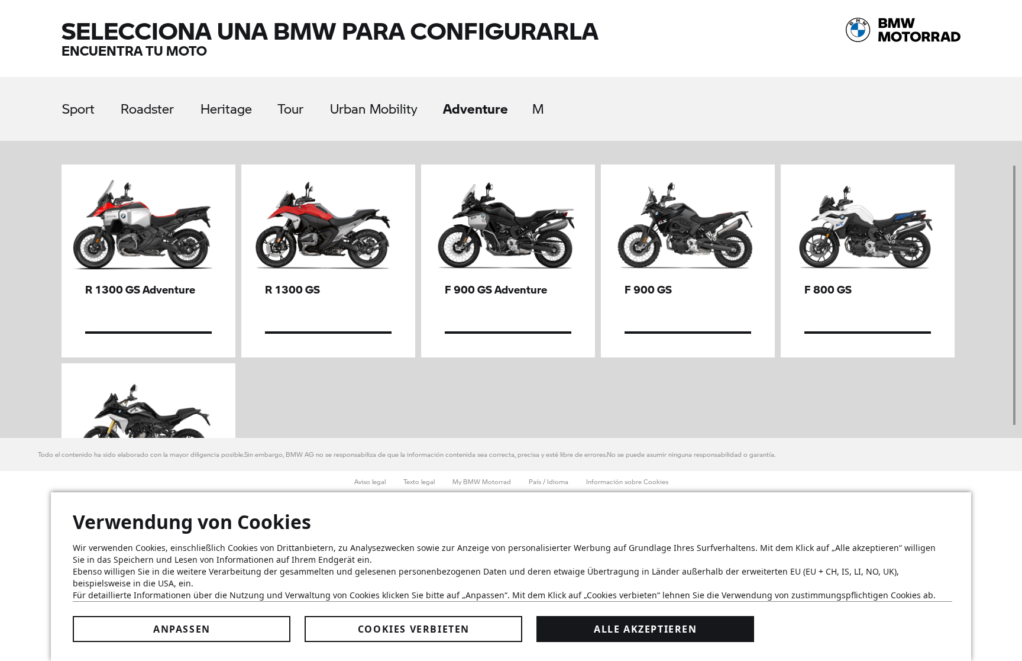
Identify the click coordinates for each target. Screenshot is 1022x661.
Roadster (147, 108)
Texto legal (419, 481)
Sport (78, 108)
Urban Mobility (373, 108)
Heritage (226, 108)
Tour (290, 108)
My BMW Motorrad (481, 481)
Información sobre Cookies (627, 481)
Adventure (475, 108)
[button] (148, 261)
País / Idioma (548, 481)
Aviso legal (370, 481)
